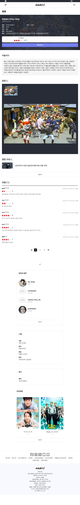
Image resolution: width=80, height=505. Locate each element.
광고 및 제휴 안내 (22, 458)
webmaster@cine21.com (42, 489)
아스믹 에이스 (23, 381)
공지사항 (8, 458)
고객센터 (30, 458)
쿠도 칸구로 (22, 343)
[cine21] (40, 4)
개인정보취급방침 (39, 458)
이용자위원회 (44, 460)
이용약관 (70, 458)
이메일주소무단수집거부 (60, 458)
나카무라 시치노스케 (25, 33)
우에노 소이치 (23, 354)
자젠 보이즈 (22, 348)
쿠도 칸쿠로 (9, 31)
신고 (77, 188)
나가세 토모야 (10, 33)
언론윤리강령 (36, 460)
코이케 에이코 (40, 33)
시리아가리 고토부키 (25, 360)
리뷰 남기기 (40, 45)
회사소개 (14, 458)
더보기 (40, 175)
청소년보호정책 (49, 458)
